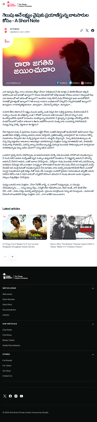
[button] (4, 4)
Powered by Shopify (40, 412)
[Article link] (25, 233)
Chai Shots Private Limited (20, 412)
